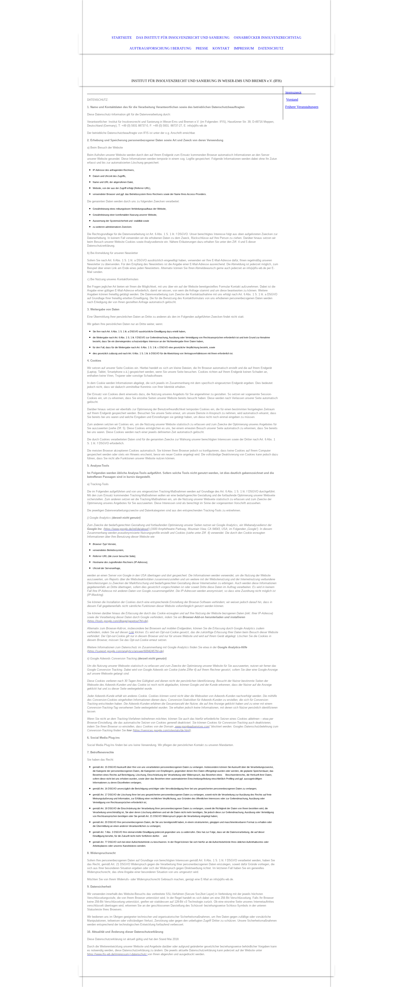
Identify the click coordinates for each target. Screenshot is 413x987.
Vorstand (292, 99)
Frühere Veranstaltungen (301, 107)
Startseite (122, 37)
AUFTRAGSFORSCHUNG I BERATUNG (160, 48)
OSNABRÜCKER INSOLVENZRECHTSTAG (267, 37)
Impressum (244, 48)
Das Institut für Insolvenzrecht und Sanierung (183, 37)
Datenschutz (271, 48)
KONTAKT (221, 48)
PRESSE (202, 48)
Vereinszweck (293, 92)
